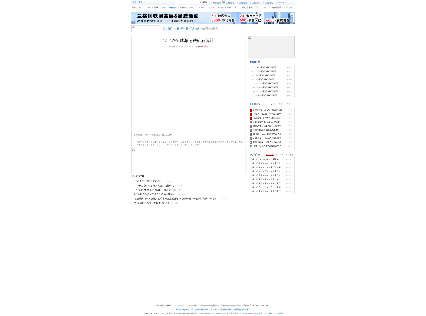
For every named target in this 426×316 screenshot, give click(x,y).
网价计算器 (276, 7)
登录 (134, 2)
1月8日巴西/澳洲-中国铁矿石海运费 (152, 190)
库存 (229, 7)
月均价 (221, 7)
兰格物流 (243, 2)
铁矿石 (184, 28)
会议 (266, 7)
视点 (258, 7)
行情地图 (288, 7)
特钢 (156, 7)
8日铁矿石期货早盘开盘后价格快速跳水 (154, 194)
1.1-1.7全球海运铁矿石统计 (148, 181)
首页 (134, 7)
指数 (251, 7)
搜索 (205, 2)
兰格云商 (230, 2)
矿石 (176, 28)
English (281, 2)
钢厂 (193, 7)
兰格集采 (256, 2)
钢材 (141, 7)
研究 (244, 7)
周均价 (211, 7)
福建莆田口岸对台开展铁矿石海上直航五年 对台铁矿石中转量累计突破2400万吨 (175, 198)
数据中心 (184, 7)
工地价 (202, 7)
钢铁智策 (217, 2)
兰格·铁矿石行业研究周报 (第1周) (151, 203)
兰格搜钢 (269, 2)
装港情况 (194, 28)
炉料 (149, 7)
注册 (140, 2)
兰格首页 (167, 28)
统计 (236, 7)
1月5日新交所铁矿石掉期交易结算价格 (154, 185)
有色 (163, 7)
